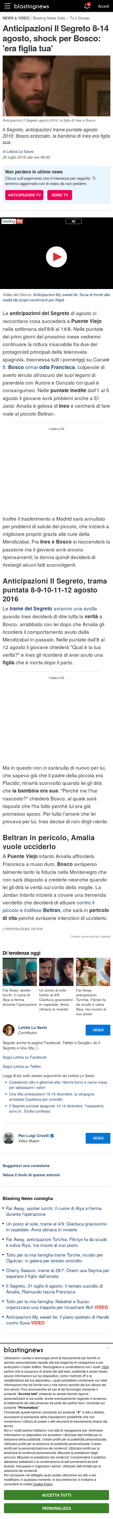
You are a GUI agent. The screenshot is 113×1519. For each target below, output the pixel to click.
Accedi (103, 6)
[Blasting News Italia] (31, 6)
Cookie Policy (42, 1484)
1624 (105, 1366)
